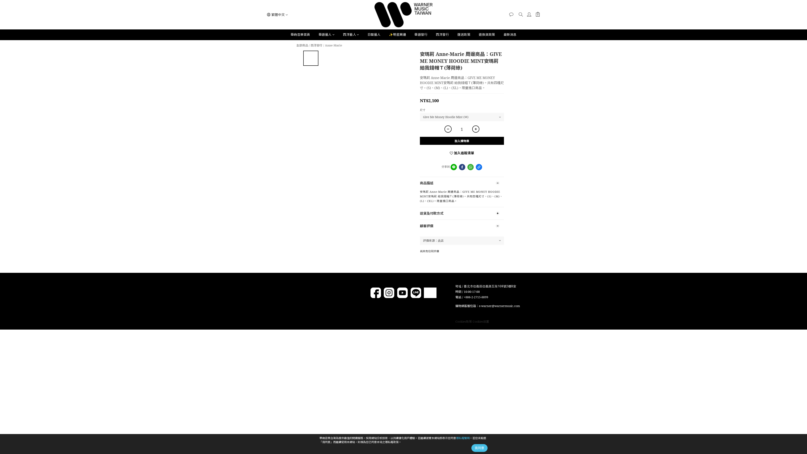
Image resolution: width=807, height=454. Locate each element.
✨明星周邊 (397, 34)
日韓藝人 (374, 34)
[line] (454, 167)
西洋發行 (442, 34)
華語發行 (420, 34)
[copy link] (479, 167)
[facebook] (462, 167)
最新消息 (510, 34)
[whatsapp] (470, 167)
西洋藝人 (349, 34)
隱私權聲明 (463, 438)
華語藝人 (325, 34)
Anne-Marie (333, 45)
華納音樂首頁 (300, 34)
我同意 (479, 448)
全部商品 (302, 45)
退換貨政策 (487, 34)
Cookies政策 (463, 321)
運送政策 (463, 34)
